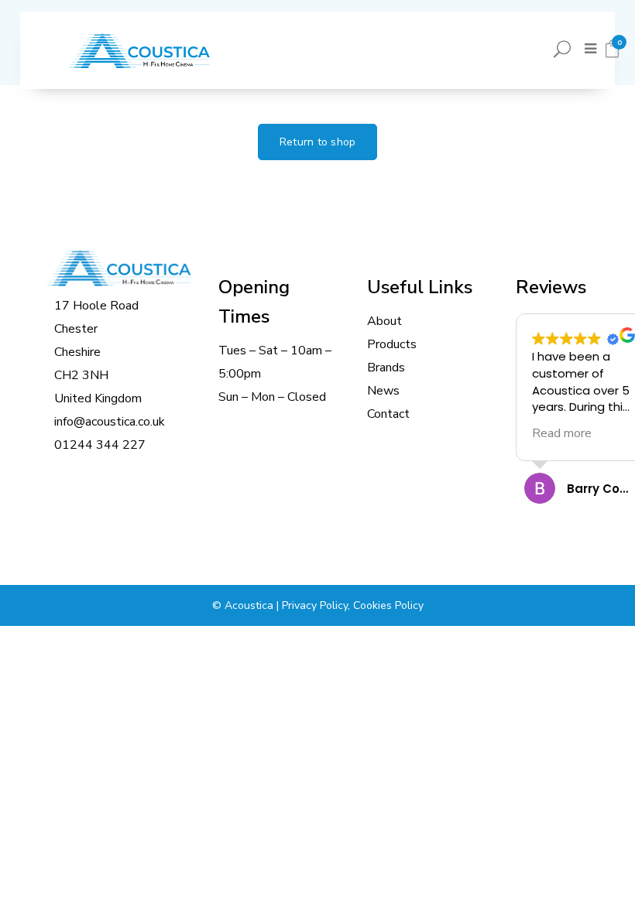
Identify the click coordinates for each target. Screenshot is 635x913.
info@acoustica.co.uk (109, 421)
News (383, 390)
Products (392, 344)
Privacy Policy (315, 605)
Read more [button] (562, 433)
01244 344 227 (100, 444)
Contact (388, 413)
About (384, 321)
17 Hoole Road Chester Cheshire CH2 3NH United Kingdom (98, 352)
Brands (386, 367)
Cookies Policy (388, 605)
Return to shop (318, 142)
